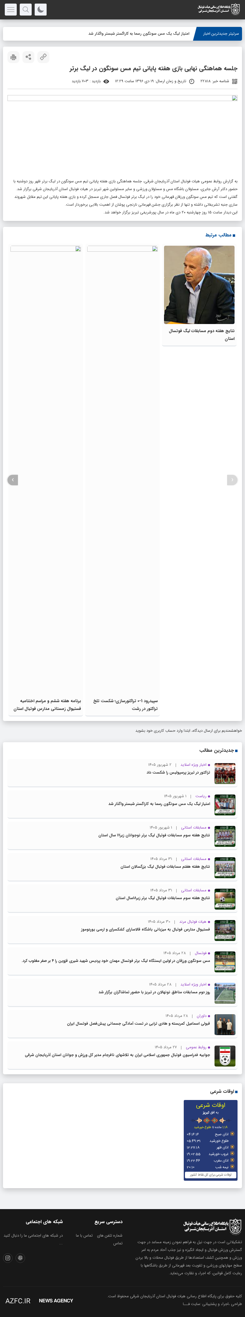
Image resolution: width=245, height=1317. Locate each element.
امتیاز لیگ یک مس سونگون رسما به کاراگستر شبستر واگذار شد (159, 804)
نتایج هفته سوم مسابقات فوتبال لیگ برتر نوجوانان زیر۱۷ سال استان (154, 835)
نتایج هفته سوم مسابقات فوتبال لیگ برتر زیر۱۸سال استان (163, 898)
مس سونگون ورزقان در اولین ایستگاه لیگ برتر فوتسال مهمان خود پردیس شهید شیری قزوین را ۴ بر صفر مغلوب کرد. (116, 961)
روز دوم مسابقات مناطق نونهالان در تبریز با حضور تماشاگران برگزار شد (154, 992)
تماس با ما (84, 1235)
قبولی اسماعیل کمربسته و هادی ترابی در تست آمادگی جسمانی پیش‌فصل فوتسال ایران (138, 1023)
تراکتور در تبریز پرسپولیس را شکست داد (178, 772)
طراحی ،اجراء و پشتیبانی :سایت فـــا (212, 1304)
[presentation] (232, 480)
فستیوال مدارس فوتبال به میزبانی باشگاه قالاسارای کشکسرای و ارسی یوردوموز (145, 929)
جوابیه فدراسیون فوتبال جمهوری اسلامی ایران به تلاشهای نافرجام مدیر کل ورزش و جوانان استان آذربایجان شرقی (117, 1055)
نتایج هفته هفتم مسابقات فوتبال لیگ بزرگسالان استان (165, 867)
